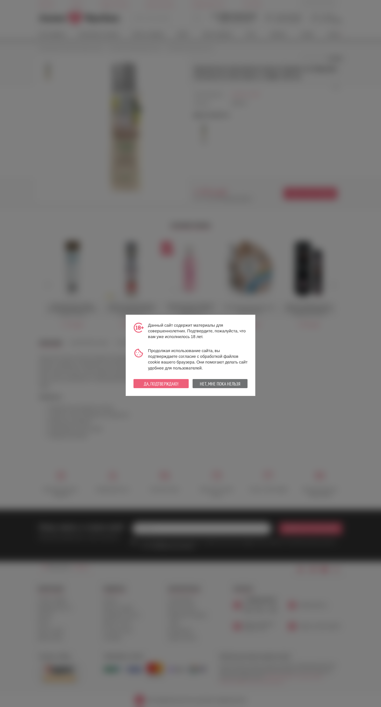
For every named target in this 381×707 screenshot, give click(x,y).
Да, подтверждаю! (161, 384)
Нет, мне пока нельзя (220, 384)
